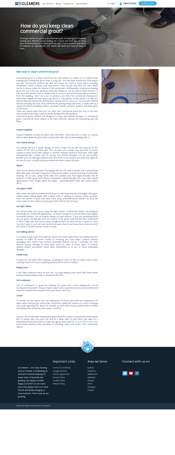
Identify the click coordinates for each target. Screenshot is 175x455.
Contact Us (68, 3)
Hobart (91, 390)
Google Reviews (60, 371)
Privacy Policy (59, 377)
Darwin (91, 380)
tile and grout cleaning (75, 101)
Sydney (91, 367)
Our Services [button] (47, 3)
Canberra (92, 371)
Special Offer (82, 3)
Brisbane (91, 387)
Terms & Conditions (62, 367)
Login (112, 3)
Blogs (58, 3)
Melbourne (92, 374)
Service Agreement (61, 374)
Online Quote (148, 3)
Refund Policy (59, 383)
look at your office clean (82, 321)
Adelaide (91, 377)
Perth (90, 383)
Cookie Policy (59, 380)
